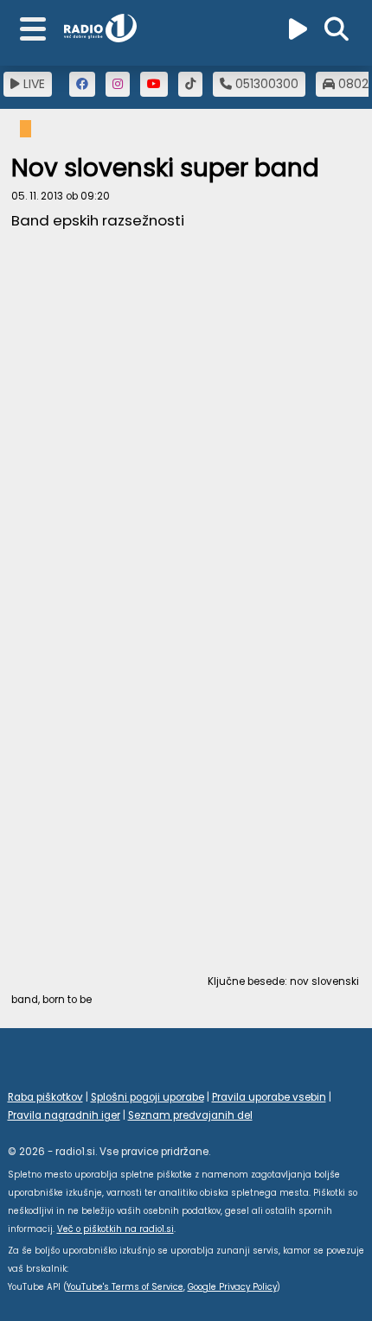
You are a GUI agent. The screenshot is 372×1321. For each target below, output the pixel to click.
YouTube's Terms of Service (125, 1286)
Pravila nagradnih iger (64, 1115)
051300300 (265, 83)
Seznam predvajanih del (190, 1115)
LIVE (32, 83)
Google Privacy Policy (232, 1286)
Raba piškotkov (45, 1097)
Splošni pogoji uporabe (147, 1097)
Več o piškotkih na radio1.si (115, 1229)
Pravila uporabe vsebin (269, 1097)
